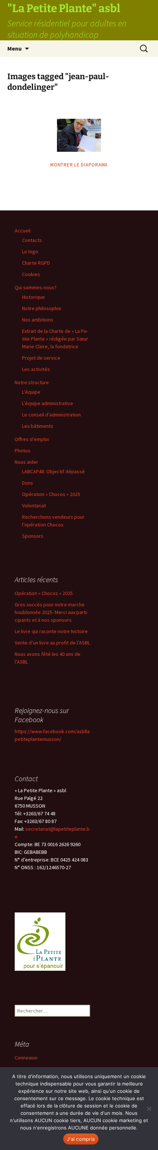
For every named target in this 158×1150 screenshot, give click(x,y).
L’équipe (31, 392)
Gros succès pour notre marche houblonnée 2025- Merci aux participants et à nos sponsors (51, 612)
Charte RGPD (36, 263)
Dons (27, 483)
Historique (33, 297)
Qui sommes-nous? (36, 287)
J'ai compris (81, 1139)
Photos (22, 450)
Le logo (30, 251)
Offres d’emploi (32, 439)
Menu (14, 48)
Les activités (36, 369)
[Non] (148, 1108)
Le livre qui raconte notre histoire (51, 631)
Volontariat (34, 505)
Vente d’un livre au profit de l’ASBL (52, 642)
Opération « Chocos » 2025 (51, 494)
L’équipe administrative (47, 403)
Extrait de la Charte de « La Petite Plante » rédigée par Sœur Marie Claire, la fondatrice (55, 339)
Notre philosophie (41, 308)
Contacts (32, 240)
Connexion (26, 1057)
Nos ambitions (37, 319)
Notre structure (32, 382)
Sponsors (32, 536)
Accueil (22, 230)
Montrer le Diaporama (79, 165)
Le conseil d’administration (51, 414)
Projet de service (41, 357)
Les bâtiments (37, 426)
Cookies (31, 274)
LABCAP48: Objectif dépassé (53, 471)
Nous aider (26, 462)
